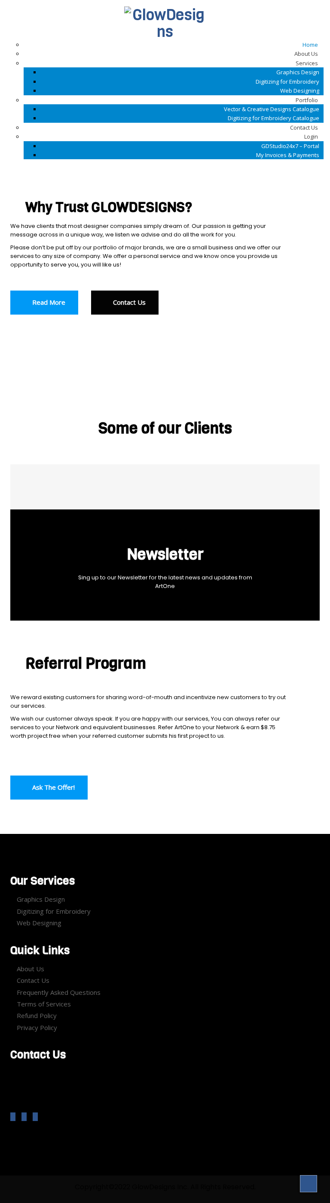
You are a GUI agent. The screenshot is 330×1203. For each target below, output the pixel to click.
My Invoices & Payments (287, 155)
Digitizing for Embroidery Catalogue (273, 118)
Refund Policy (37, 1015)
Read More (48, 302)
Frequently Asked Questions (59, 992)
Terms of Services (44, 1004)
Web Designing (39, 922)
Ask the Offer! (53, 787)
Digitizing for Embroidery (54, 911)
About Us (30, 968)
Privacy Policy (37, 1027)
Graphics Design (41, 899)
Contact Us (128, 302)
